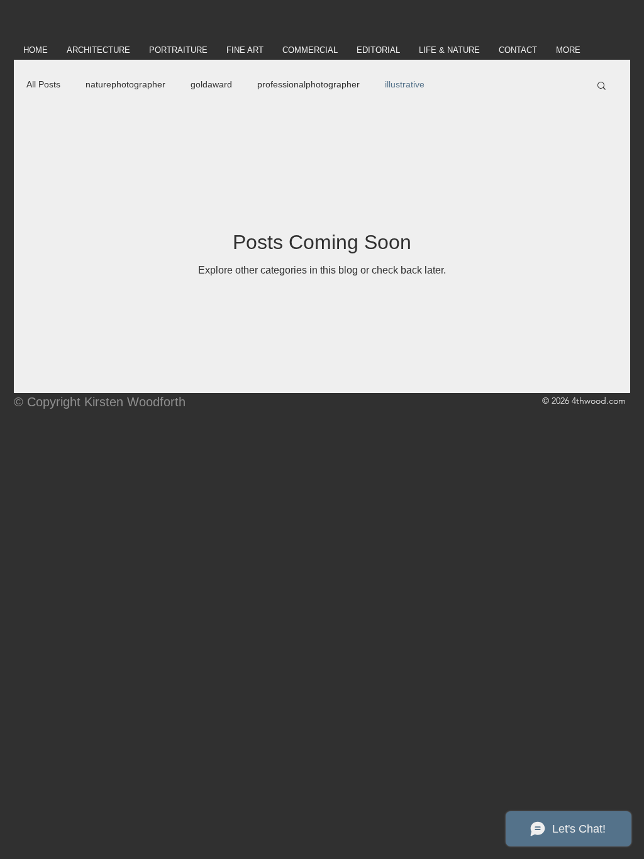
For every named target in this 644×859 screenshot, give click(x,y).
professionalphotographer (308, 84)
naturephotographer (125, 84)
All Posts (43, 84)
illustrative (405, 84)
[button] (602, 86)
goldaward (211, 84)
